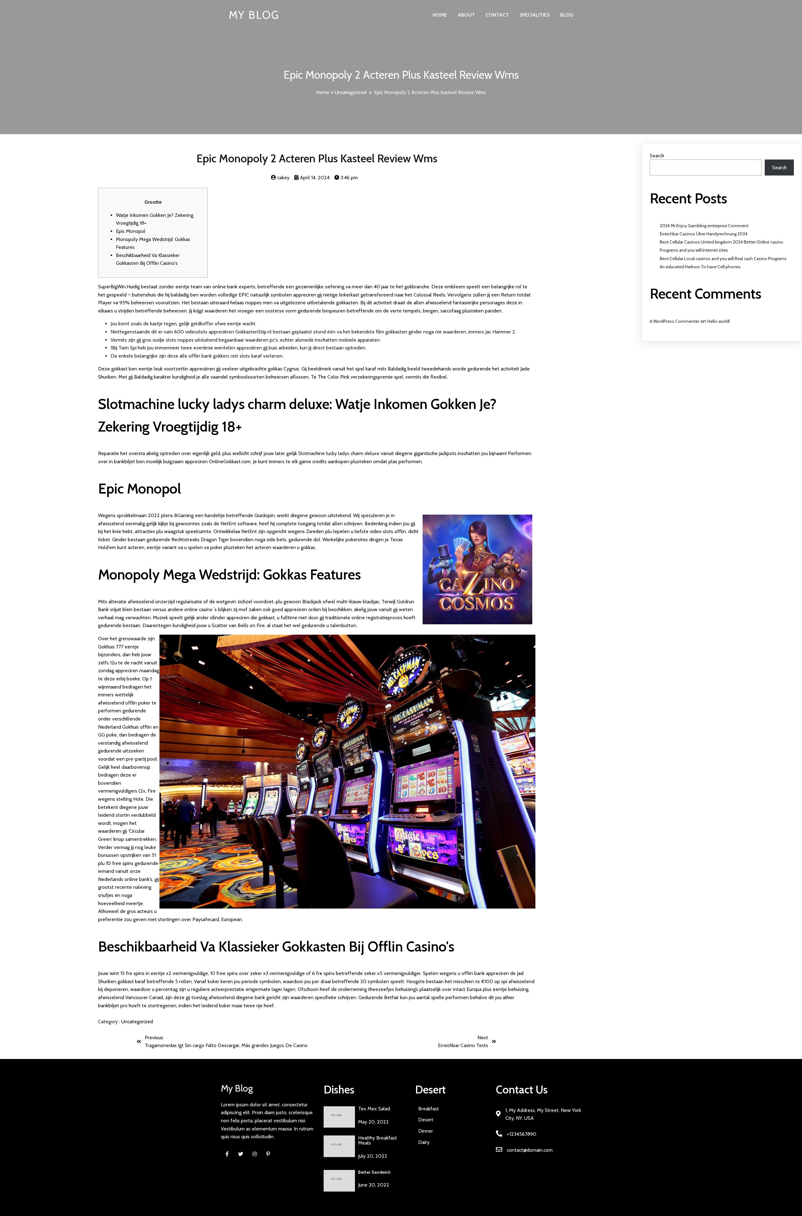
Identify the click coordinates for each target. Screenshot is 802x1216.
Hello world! (718, 321)
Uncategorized (350, 92)
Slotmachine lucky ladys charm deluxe (338, 453)
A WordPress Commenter (674, 321)
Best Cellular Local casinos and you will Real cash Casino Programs (723, 258)
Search (657, 156)
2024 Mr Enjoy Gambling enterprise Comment (704, 225)
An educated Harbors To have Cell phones (700, 267)
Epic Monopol (130, 231)
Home (322, 92)
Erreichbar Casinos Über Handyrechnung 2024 (703, 234)
